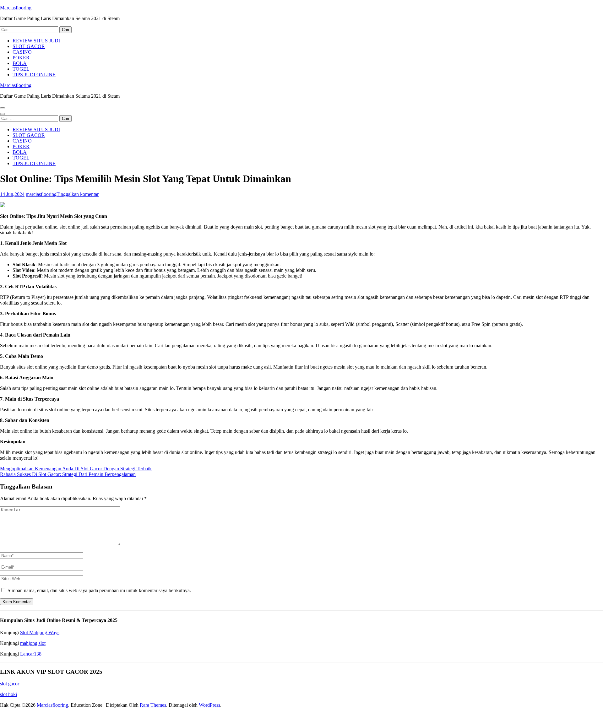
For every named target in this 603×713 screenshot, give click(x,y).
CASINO (22, 52)
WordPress (209, 705)
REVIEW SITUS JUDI (36, 40)
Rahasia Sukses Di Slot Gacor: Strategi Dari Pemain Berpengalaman (68, 474)
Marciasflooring (15, 7)
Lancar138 (30, 653)
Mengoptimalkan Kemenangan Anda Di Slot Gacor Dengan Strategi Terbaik (76, 468)
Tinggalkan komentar (78, 194)
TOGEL (21, 69)
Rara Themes (153, 705)
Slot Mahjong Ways (39, 632)
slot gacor (9, 683)
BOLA (20, 63)
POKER (21, 57)
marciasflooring (41, 194)
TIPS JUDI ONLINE (34, 74)
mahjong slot (33, 643)
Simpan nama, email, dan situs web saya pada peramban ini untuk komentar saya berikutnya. (99, 590)
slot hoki (8, 694)
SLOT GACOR (29, 46)
